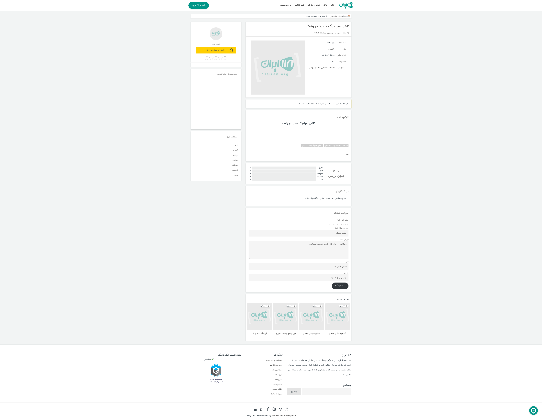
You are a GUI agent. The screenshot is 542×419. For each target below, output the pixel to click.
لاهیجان (331, 49)
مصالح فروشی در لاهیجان (312, 145)
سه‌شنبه (235, 160)
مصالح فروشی (314, 67)
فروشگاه (278, 375)
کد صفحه (342, 42)
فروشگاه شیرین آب (259, 333)
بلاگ (325, 5)
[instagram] (286, 409)
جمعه (236, 175)
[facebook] (268, 409)
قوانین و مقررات (314, 5)
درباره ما (278, 379)
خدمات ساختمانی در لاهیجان (336, 145)
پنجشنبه (235, 170)
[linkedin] (255, 409)
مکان (344, 49)
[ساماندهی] (209, 359)
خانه (332, 5)
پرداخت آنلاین (276, 365)
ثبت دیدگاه (340, 286)
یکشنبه (235, 150)
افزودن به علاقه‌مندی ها (216, 50)
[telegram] (280, 409)
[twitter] (262, 409)
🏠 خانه (347, 16)
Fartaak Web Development (284, 415)
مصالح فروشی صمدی (311, 333)
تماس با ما (278, 384)
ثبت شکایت (299, 5)
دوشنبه (235, 155)
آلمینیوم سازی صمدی (337, 333)
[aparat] (274, 409)
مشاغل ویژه (277, 370)
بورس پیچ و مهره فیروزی (286, 333)
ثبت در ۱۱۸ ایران (198, 5)
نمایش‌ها (342, 61)
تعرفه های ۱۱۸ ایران (274, 360)
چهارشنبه (235, 165)
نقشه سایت (277, 389)
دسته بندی (342, 67)
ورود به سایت (285, 5)
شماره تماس (341, 55)
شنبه (236, 145)
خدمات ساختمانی (336, 16)
